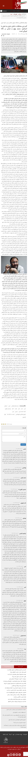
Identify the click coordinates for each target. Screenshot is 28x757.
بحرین (16, 411)
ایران (9, 406)
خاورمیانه (8, 34)
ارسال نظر (23, 444)
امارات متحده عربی (22, 411)
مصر (22, 408)
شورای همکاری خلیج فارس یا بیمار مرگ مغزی (17, 719)
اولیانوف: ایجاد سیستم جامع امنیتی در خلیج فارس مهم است (14, 681)
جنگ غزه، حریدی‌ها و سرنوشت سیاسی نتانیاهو (17, 701)
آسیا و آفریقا (5, 734)
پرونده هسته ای (18, 734)
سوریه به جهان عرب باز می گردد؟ (19, 722)
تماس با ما (15, 14)
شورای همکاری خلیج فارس (21, 414)
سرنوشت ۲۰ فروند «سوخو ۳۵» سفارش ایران (17, 679)
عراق (5, 414)
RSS (11, 14)
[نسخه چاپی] (3, 35)
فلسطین (24, 417)
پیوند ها (19, 14)
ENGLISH (5, 11)
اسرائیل (5, 406)
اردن (25, 408)
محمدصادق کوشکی (15, 406)
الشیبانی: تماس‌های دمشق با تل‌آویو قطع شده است (16, 692)
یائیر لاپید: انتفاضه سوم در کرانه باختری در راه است (16, 690)
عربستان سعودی (8, 408)
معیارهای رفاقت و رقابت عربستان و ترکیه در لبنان (16, 694)
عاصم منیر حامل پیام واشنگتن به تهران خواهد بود (16, 670)
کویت (16, 408)
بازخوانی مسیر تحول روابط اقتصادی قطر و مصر (17, 699)
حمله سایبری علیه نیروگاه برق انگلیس (19, 685)
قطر (12, 408)
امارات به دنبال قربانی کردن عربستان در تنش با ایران (16, 709)
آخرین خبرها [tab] (20, 666)
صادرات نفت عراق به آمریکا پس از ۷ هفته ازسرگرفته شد (15, 688)
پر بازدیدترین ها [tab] (7, 666)
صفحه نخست (21, 11)
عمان (19, 408)
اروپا (13, 734)
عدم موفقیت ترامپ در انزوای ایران (19, 712)
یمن (13, 411)
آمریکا (10, 734)
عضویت (12, 11)
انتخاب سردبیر (4, 34)
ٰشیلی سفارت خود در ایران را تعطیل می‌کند (18, 672)
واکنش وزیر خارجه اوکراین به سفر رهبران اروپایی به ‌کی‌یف (15, 683)
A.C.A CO (11, 752)
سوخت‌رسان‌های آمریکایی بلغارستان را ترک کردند (17, 674)
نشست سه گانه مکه (10, 414)
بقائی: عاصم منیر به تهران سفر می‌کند (19, 676)
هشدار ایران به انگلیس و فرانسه (20, 697)
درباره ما (15, 11)
